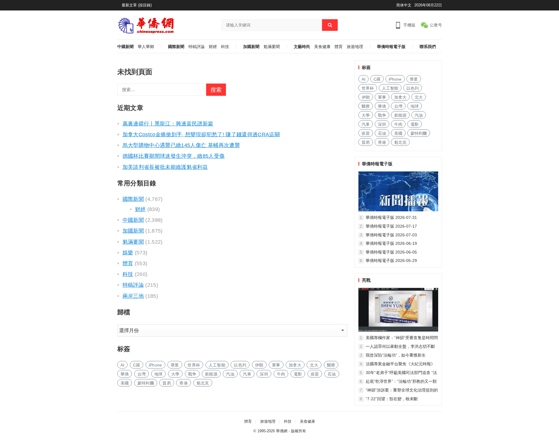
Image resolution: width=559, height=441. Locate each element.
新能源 (211, 374)
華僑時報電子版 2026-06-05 (391, 252)
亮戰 (366, 280)
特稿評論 (196, 47)
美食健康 (322, 47)
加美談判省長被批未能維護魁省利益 (165, 167)
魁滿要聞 (271, 47)
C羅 (136, 365)
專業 (175, 365)
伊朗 (259, 365)
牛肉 (281, 374)
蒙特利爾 (145, 383)
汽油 (230, 374)
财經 (213, 47)
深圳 (264, 374)
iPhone (155, 365)
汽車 (247, 374)
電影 (298, 374)
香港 (183, 383)
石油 (332, 374)
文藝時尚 (302, 47)
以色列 (240, 365)
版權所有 (298, 431)
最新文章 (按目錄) (137, 5)
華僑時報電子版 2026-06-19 (391, 243)
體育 (339, 47)
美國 (125, 383)
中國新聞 (125, 47)
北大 (314, 365)
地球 (158, 374)
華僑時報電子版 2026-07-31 (391, 217)
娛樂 (128, 253)
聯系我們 (428, 47)
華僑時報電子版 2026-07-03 (391, 235)
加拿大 (295, 365)
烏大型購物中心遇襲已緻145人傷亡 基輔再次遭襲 (181, 145)
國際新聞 (176, 47)
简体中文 (403, 5)
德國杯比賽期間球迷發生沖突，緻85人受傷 (174, 156)
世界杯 (193, 365)
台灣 (141, 374)
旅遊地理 (355, 47)
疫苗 (315, 374)
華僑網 (281, 431)
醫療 (331, 365)
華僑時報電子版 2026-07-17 (391, 226)
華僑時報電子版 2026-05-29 (391, 260)
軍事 (276, 365)
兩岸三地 (133, 296)
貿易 (166, 383)
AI (123, 365)
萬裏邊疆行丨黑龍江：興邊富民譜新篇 (168, 124)
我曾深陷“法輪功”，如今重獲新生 (396, 355)
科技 (225, 47)
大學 (175, 374)
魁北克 (203, 383)
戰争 (192, 374)
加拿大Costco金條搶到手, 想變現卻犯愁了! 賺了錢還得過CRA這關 (201, 134)
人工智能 (217, 365)
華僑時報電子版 (391, 47)
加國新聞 (251, 47)
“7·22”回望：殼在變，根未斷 (392, 398)
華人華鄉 (146, 47)
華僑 (125, 374)
